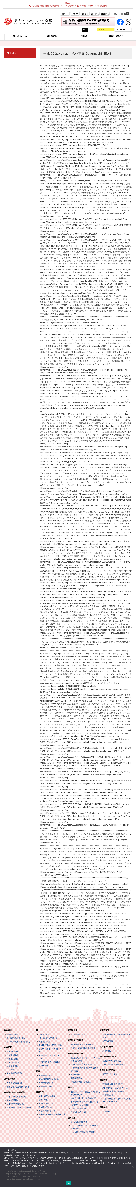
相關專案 (103, 1080)
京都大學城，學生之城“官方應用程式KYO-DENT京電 (116, 1100)
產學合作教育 (9, 1079)
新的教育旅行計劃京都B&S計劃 (115, 1088)
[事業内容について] (52, 39)
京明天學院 (43, 1100)
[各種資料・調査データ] (116, 39)
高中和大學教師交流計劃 (17, 1104)
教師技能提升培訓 (46, 1103)
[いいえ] (132, 1166)
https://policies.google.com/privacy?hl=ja (23, 1176)
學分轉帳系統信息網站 (16, 1038)
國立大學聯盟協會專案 (111, 1061)
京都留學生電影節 (75, 1040)
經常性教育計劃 (13, 1062)
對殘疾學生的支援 (75, 1053)
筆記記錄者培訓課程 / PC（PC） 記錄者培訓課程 (85, 1059)
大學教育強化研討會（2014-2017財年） (52, 1056)
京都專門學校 (12, 1051)
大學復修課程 (12, 1066)
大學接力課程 (12, 1059)
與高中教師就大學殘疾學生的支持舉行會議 (84, 1069)
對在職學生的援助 (107, 1070)
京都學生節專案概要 (79, 1034)
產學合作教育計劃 (14, 1083)
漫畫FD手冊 (43, 1066)
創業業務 (103, 1107)
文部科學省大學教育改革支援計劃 (116, 1091)
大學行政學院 (44, 1042)
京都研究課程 (12, 1055)
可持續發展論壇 (45, 1075)
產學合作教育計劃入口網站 (18, 1087)
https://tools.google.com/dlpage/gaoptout (23, 1179)
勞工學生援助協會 (109, 1074)
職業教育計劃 (12, 1100)
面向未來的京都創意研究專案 (83, 1132)
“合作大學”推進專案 (79, 1108)
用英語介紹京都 (45, 1107)
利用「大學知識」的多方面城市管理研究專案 (84, 1126)
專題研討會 (75, 1075)
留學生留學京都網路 (47, 1096)
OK (68, 1183)
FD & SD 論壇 (44, 1034)
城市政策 (11, 52)
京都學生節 (72, 1030)
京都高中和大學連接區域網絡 (19, 1107)
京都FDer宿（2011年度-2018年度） (52, 1050)
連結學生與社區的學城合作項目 (84, 1098)
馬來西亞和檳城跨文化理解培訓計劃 (53, 1115)
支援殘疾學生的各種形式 (81, 1082)
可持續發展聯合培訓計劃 (49, 1079)
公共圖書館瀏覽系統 (15, 1073)
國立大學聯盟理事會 (108, 1056)
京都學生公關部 (106, 1047)
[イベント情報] (84, 39)
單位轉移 (8, 1030)
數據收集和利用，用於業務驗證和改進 (116, 1035)
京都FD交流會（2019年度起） (51, 1045)
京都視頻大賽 (108, 1095)
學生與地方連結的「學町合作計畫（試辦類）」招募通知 (84, 1103)
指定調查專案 (108, 1041)
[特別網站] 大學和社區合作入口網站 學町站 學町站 (85, 1093)
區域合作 (71, 1087)
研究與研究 (104, 1030)
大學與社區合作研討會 (80, 1112)
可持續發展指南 (45, 1086)
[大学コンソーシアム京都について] (20, 39)
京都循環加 (11, 1069)
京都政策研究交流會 (79, 1122)
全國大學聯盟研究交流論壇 (113, 1064)
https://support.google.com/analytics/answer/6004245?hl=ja (31, 1174)
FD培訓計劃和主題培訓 (48, 1038)
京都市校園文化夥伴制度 (112, 1084)
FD (37, 1030)
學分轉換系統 (12, 1034)
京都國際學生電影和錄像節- (82, 1044)
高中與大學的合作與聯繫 (14, 1092)
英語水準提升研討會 (47, 1111)
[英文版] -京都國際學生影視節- (83, 1048)
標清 (38, 1071)
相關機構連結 (76, 1078)
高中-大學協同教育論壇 (16, 1097)
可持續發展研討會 (46, 1083)
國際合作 (40, 1092)
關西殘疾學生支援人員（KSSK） (84, 1064)
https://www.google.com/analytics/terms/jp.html (26, 1171)
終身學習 (8, 1047)
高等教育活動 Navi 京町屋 (49, 1062)
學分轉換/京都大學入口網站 (18, 1042)
